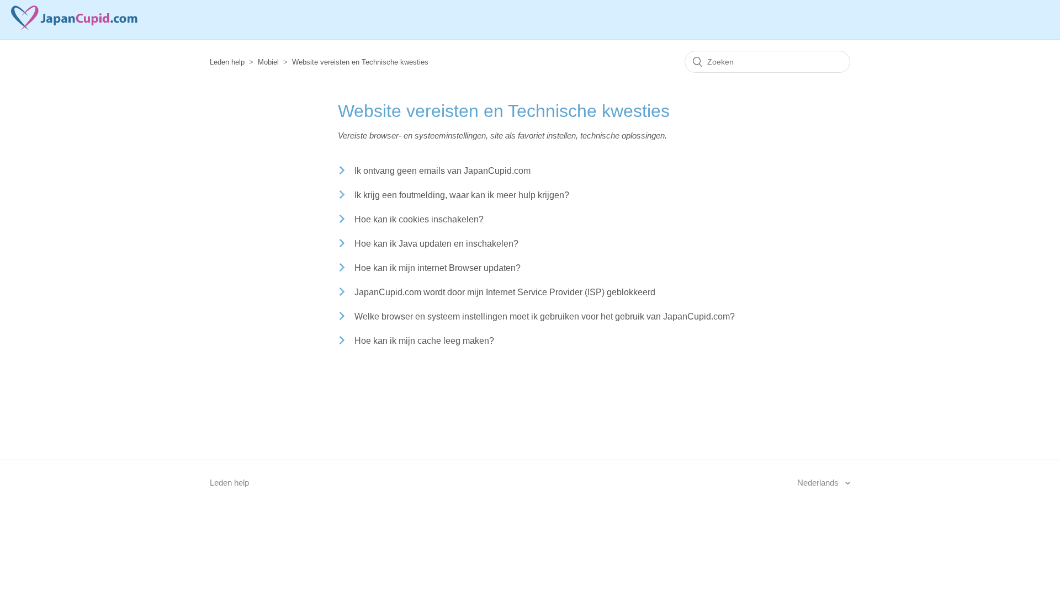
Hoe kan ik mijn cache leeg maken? (424, 340)
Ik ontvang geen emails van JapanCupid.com (442, 170)
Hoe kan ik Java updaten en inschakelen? (436, 243)
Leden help (227, 62)
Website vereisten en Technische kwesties (360, 62)
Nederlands (819, 482)
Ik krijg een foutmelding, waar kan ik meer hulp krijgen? (461, 195)
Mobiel (268, 62)
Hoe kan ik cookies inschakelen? (419, 219)
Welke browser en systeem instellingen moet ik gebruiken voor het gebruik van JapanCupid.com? (544, 316)
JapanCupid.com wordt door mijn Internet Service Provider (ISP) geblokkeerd (504, 292)
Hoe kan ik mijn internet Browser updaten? (437, 268)
